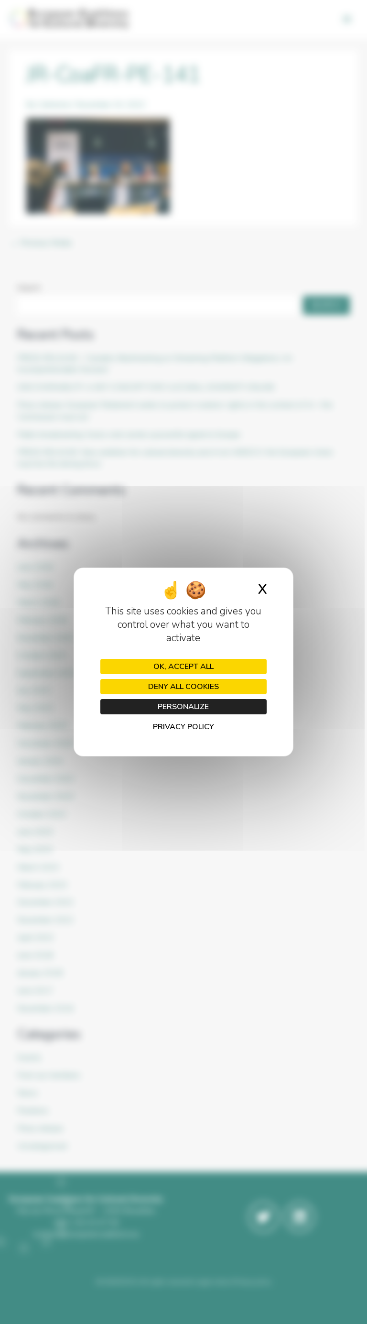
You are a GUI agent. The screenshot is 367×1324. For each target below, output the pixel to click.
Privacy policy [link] (183, 727)
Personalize (183, 706)
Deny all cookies (183, 686)
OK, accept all (183, 666)
